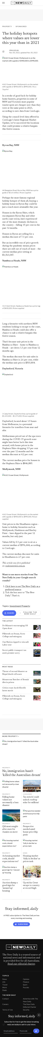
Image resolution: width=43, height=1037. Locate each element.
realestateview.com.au (15, 566)
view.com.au (14, 50)
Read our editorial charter (21, 964)
